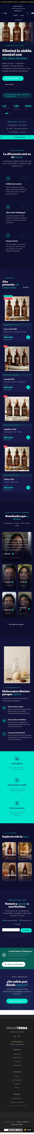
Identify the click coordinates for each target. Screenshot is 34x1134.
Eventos (17, 1081)
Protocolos (17, 1077)
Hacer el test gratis (16, 995)
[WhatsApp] (19, 1030)
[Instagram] (14, 1030)
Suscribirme (26, 924)
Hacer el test (9, 79)
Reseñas (17, 1070)
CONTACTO (18, 20)
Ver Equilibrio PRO (11, 73)
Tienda (15, 15)
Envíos (22, 1116)
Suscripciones (17, 1059)
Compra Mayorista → (17, 1035)
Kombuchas (17, 1055)
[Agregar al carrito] (28, 331)
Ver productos (7, 1119)
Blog (22, 15)
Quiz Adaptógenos (17, 1073)
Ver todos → (26, 281)
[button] (28, 1130)
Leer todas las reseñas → (17, 618)
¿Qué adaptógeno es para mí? (11, 1116)
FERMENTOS (18, 11)
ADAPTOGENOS (18, 6)
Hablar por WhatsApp (14, 958)
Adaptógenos (17, 1047)
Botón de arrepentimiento (17, 1038)
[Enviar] (29, 1124)
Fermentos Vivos (17, 1051)
